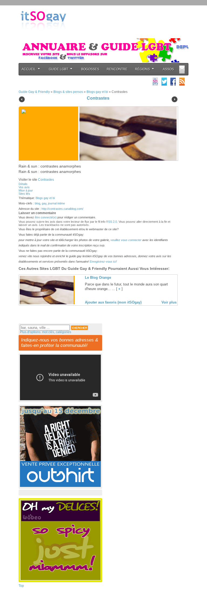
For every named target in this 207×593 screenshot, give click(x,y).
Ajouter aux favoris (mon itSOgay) (113, 302)
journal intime (56, 203)
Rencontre (117, 69)
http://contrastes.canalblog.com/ (62, 208)
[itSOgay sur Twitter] (164, 81)
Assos (168, 69)
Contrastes (98, 98)
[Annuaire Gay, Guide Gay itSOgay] (43, 35)
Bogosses (90, 69)
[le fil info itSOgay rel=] (182, 81)
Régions (142, 69)
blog (37, 203)
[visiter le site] (127, 134)
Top (21, 586)
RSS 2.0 (111, 221)
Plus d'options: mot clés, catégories (45, 332)
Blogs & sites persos (68, 92)
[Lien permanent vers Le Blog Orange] (47, 303)
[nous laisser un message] (182, 69)
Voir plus (169, 302)
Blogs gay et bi (97, 92)
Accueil (29, 69)
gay (44, 203)
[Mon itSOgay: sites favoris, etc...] (155, 81)
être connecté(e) (46, 217)
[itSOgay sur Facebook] (173, 81)
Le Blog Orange (98, 277)
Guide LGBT (58, 69)
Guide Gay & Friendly (34, 92)
